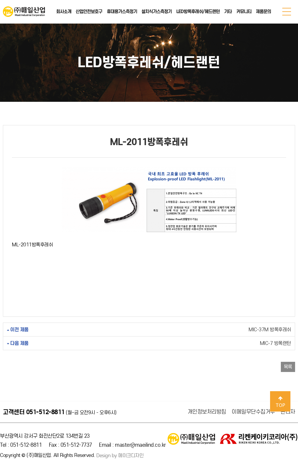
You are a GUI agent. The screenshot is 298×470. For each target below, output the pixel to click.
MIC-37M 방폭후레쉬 (150, 329)
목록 (288, 367)
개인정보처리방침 (207, 412)
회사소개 (63, 11)
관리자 (288, 412)
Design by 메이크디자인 (119, 455)
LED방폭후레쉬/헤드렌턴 (198, 11)
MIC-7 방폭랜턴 (150, 343)
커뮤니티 (243, 11)
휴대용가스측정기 (122, 11)
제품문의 (263, 11)
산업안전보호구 (89, 11)
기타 (228, 11)
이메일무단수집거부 (253, 412)
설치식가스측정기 (156, 11)
